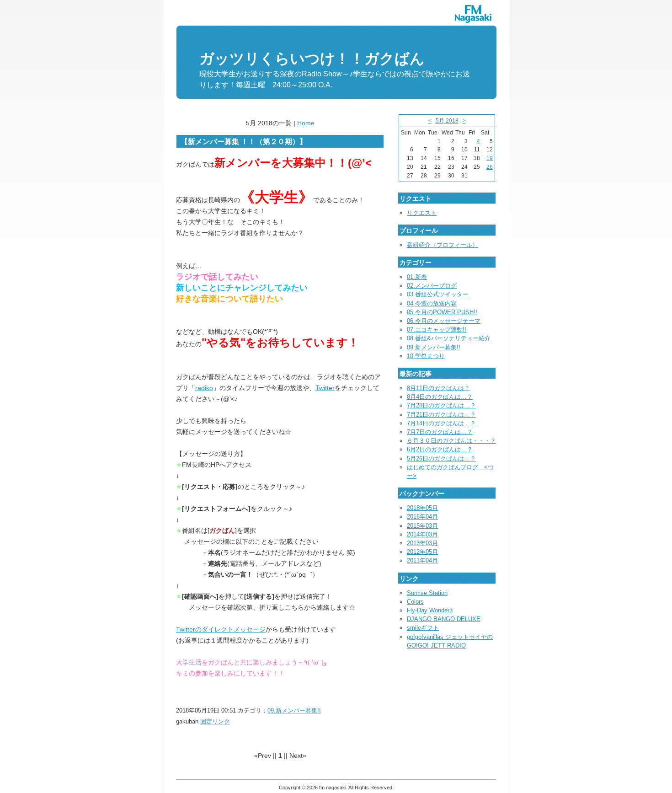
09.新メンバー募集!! (294, 710)
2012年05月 (422, 551)
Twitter (325, 387)
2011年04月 (422, 560)
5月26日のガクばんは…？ (441, 458)
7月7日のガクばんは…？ (440, 432)
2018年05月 (422, 507)
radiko (204, 387)
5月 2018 (447, 121)
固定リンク (215, 721)
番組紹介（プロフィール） (442, 244)
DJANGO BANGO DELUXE (443, 619)
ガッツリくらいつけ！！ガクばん (312, 58)
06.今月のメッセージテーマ (443, 320)
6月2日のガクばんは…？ (440, 449)
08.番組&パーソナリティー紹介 (449, 338)
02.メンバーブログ (432, 285)
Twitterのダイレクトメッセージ (221, 629)
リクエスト (422, 212)
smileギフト (423, 627)
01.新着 (417, 276)
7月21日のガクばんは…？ (441, 414)
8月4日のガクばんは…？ (440, 396)
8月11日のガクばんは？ (438, 388)
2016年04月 (422, 516)
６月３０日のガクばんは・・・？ (451, 440)
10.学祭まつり (426, 356)
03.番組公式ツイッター (438, 294)
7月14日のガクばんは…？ (441, 423)
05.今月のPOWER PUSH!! (442, 312)
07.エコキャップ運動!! (436, 329)
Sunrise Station (427, 592)
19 (489, 158)
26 (489, 167)
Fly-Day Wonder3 (430, 610)
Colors (415, 601)
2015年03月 (422, 525)
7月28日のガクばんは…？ (441, 405)
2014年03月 (422, 534)
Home (306, 123)
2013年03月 (422, 543)
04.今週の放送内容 (432, 303)
